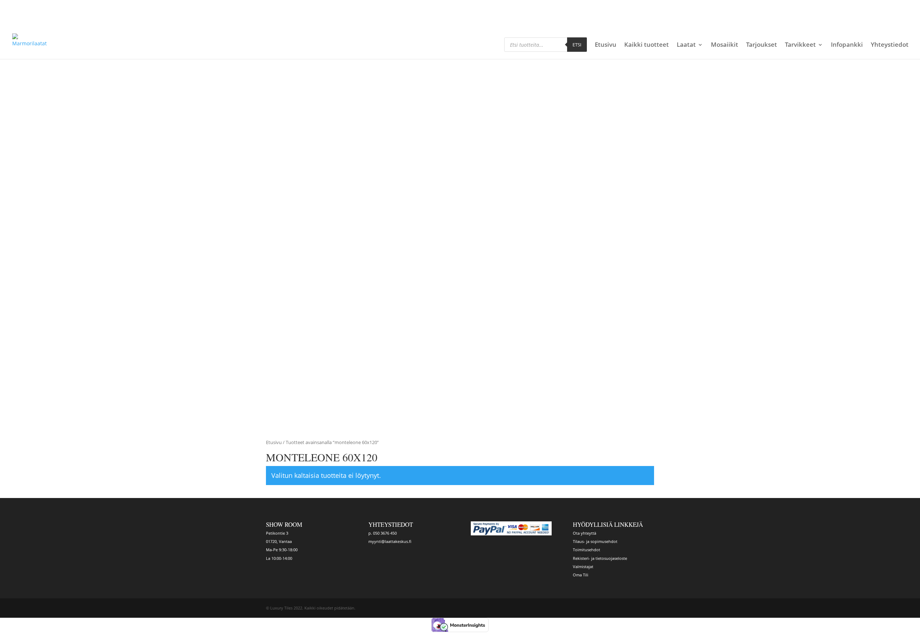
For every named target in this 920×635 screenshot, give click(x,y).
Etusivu (605, 45)
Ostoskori (607, 6)
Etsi (576, 44)
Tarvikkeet (800, 45)
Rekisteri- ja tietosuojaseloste (600, 558)
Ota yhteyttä (584, 533)
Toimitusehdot (586, 549)
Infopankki (847, 45)
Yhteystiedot (889, 45)
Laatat (686, 45)
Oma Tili (580, 574)
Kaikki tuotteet (646, 45)
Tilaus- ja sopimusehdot (595, 541)
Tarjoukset (761, 45)
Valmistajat (583, 566)
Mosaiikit (724, 45)
